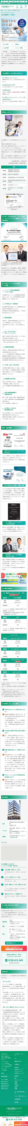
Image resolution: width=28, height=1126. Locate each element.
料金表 (2, 1073)
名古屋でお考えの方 (5, 1085)
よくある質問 (3, 1070)
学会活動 (16, 1102)
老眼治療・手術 (18, 1061)
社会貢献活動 (17, 1099)
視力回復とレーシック (19, 1069)
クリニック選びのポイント (6, 1066)
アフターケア (3, 1068)
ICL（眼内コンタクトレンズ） (10, 77)
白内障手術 (17, 1064)
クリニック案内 (4, 1079)
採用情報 (16, 1075)
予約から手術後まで (5, 1056)
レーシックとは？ (4, 1061)
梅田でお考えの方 (4, 1083)
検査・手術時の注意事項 (6, 1057)
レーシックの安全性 (5, 1063)
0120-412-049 (14, 837)
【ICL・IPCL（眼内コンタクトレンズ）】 (13, 1007)
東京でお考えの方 (4, 1081)
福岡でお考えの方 (4, 1086)
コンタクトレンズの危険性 (6, 1064)
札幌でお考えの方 (4, 1088)
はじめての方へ (4, 1053)
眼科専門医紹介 (4, 1076)
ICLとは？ (3, 1059)
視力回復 (16, 1067)
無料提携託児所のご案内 (8, 85)
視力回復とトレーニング (19, 1073)
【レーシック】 (6, 981)
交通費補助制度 (6, 90)
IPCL (15, 1058)
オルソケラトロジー (19, 1071)
